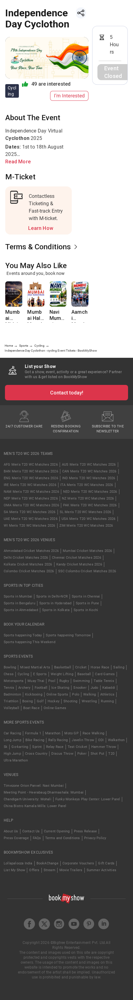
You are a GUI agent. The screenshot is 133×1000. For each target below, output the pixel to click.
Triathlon (11, 701)
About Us (11, 831)
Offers (34, 870)
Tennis (9, 688)
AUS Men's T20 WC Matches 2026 (89, 465)
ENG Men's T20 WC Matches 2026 (31, 478)
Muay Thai (36, 681)
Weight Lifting (62, 674)
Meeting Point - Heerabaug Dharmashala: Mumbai (44, 792)
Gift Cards (106, 863)
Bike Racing (34, 740)
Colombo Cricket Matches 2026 (29, 571)
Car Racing (12, 733)
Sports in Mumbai (18, 596)
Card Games (105, 674)
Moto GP (71, 733)
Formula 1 (33, 733)
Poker (82, 754)
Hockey (53, 701)
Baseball (84, 674)
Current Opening (57, 831)
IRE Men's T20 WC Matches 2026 (30, 485)
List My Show (14, 870)
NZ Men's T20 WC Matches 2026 (88, 498)
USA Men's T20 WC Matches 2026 (89, 519)
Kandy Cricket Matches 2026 (79, 564)
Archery (24, 688)
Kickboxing (33, 694)
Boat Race (31, 708)
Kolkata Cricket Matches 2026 (28, 564)
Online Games (55, 708)
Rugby (64, 681)
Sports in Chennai (86, 596)
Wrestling (89, 701)
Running (107, 701)
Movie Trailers (71, 870)
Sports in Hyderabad (55, 603)
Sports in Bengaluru (19, 603)
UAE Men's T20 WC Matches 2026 (31, 519)
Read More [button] (18, 162)
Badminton (12, 694)
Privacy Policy (95, 838)
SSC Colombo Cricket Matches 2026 (87, 571)
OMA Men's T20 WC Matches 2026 (31, 505)
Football (41, 688)
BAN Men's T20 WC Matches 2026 (31, 471)
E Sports (40, 674)
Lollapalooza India (18, 863)
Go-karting (19, 747)
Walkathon (116, 740)
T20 (111, 754)
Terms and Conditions (62, 838)
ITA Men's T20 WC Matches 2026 (86, 485)
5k (5, 747)
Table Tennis (104, 681)
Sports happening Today (23, 635)
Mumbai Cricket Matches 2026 (87, 551)
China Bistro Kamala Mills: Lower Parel (35, 806)
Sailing (118, 667)
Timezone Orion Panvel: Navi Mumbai (34, 786)
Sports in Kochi (86, 610)
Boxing (27, 701)
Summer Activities (101, 870)
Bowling (10, 667)
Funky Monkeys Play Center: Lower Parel (87, 799)
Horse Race (100, 667)
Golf (40, 701)
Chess (9, 674)
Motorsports (14, 681)
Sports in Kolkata (56, 610)
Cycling (23, 674)
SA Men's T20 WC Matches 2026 (30, 512)
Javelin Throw (83, 740)
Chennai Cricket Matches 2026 (76, 558)
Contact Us (31, 831)
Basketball (62, 667)
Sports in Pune (87, 603)
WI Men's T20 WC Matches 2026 (29, 526)
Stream (49, 870)
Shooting (70, 701)
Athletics (107, 694)
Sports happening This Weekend (29, 642)
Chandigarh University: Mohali (27, 799)
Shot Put (98, 754)
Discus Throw (62, 754)
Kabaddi (108, 688)
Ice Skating (60, 688)
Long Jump (12, 740)
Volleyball (11, 708)
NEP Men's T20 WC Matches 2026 (31, 498)
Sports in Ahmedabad (21, 610)
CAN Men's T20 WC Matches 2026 (89, 471)
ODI (101, 740)
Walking (89, 694)
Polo (75, 694)
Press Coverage (16, 838)
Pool (51, 681)
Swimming (81, 681)
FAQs (37, 838)
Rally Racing (58, 740)
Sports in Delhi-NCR (52, 596)
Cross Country (36, 754)
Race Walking (93, 733)
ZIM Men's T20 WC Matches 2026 (86, 526)
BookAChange (47, 863)
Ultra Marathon (16, 760)
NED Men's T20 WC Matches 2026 (90, 492)
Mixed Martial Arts (35, 667)
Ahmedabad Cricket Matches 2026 (31, 551)
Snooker (79, 688)
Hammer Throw (103, 747)
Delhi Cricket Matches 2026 (26, 558)
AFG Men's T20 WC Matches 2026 (31, 465)
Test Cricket (77, 747)
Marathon (53, 733)
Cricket (81, 667)
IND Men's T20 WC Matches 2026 (88, 478)
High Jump (12, 754)
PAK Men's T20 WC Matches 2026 (90, 505)
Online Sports (57, 694)
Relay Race (55, 747)
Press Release (85, 831)
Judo (94, 688)
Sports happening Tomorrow (68, 635)
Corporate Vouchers (78, 863)
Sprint (37, 747)
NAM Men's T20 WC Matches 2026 (31, 492)
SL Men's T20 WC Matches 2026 (85, 512)
